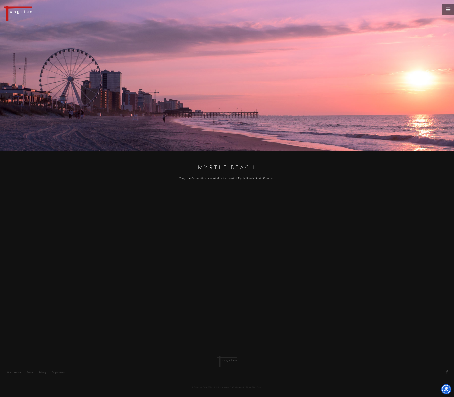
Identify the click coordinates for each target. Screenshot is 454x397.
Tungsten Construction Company (30, 13)
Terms (30, 372)
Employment (58, 372)
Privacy (42, 372)
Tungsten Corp (200, 387)
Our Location (14, 372)
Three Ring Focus (254, 387)
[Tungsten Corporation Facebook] (446, 372)
